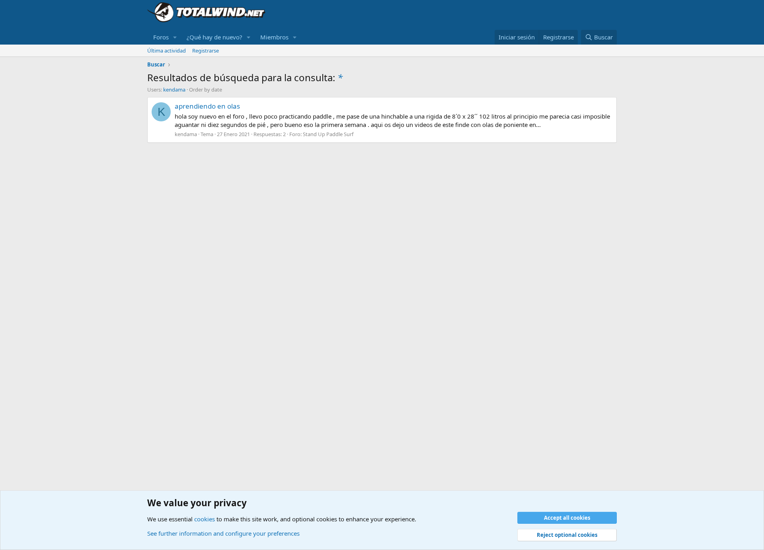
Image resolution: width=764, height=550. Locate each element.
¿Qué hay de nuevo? (214, 37)
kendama (174, 89)
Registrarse (205, 50)
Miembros (274, 37)
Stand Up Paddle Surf (328, 134)
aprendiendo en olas (207, 106)
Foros (161, 37)
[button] (175, 37)
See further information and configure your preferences (223, 533)
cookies (204, 519)
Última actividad (166, 50)
